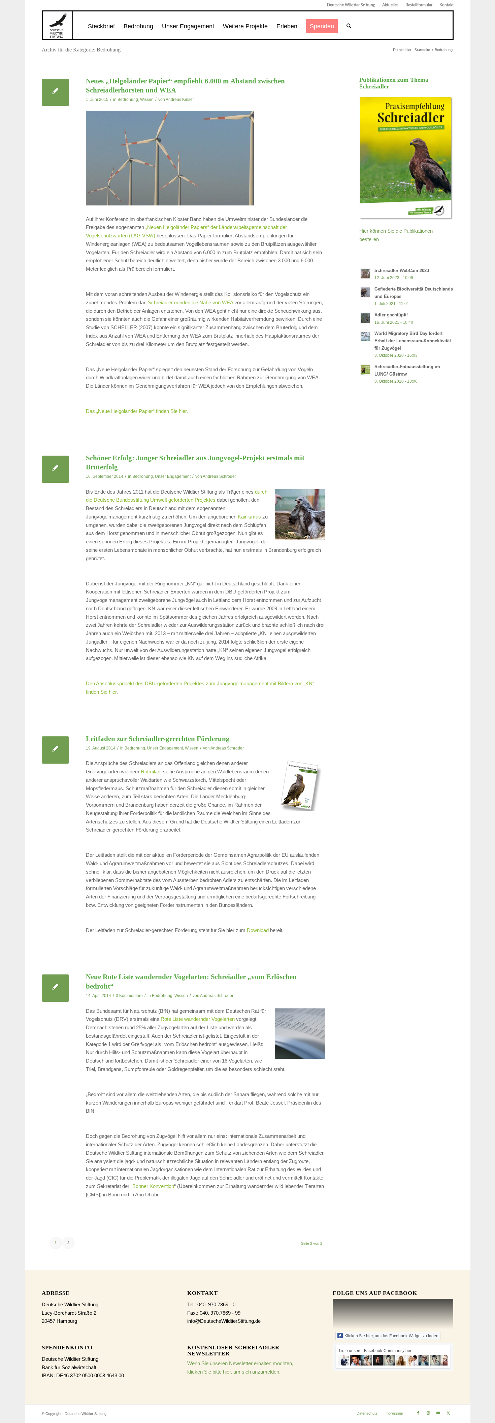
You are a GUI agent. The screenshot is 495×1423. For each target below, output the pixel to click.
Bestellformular (418, 5)
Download (258, 930)
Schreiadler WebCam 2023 (401, 270)
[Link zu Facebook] (418, 1413)
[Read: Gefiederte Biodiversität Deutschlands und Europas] (365, 292)
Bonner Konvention (153, 1186)
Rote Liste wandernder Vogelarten (198, 1019)
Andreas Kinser (180, 99)
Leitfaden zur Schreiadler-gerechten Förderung (158, 739)
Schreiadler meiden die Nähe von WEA (190, 302)
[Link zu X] (448, 1413)
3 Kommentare (129, 995)
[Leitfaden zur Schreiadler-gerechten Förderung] (55, 750)
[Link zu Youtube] (438, 1413)
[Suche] (349, 26)
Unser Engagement (173, 476)
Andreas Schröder (219, 476)
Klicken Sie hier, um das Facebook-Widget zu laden (391, 1336)
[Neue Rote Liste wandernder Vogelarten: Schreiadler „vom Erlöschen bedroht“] (55, 988)
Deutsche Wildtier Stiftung (351, 5)
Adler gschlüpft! (391, 314)
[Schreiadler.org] (57, 25)
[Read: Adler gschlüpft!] (365, 318)
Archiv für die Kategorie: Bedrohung (81, 49)
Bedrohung (128, 99)
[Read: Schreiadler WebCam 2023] (365, 274)
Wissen (147, 99)
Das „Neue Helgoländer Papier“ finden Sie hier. (137, 411)
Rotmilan (150, 771)
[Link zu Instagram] (428, 1413)
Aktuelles (390, 5)
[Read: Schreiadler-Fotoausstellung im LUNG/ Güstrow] (365, 370)
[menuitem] (351, 5)
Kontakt (446, 5)
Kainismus (249, 517)
